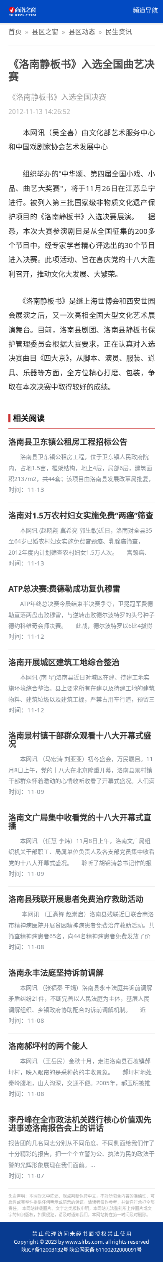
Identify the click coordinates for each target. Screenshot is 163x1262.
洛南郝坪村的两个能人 (48, 1046)
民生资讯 (118, 31)
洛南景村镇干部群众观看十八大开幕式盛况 (79, 739)
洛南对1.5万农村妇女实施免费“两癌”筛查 (80, 515)
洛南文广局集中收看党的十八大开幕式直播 (79, 821)
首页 (15, 31)
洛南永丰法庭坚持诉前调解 (56, 973)
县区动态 (82, 31)
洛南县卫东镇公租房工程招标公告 (67, 442)
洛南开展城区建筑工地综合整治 (64, 662)
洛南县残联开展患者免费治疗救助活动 (75, 899)
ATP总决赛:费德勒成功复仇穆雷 (64, 589)
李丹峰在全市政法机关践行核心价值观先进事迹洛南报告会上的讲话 (79, 1124)
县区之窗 (45, 31)
